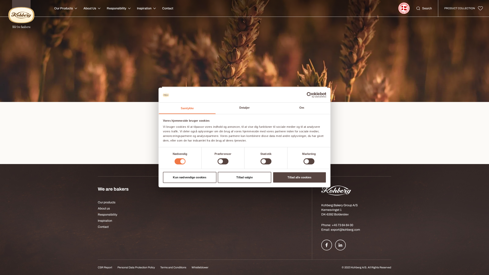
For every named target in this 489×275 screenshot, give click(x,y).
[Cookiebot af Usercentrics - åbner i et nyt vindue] (309, 95)
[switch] (223, 161)
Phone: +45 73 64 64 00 (337, 225)
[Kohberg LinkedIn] (340, 245)
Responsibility (116, 8)
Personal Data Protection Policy (136, 267)
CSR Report (105, 267)
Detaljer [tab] (244, 107)
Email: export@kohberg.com (340, 229)
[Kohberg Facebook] (326, 245)
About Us (89, 8)
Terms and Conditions (173, 267)
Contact (167, 8)
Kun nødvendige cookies (189, 177)
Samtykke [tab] (187, 108)
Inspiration (144, 8)
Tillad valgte (244, 177)
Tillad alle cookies (299, 177)
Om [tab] (301, 107)
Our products (106, 202)
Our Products (63, 8)
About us (104, 208)
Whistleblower (200, 267)
